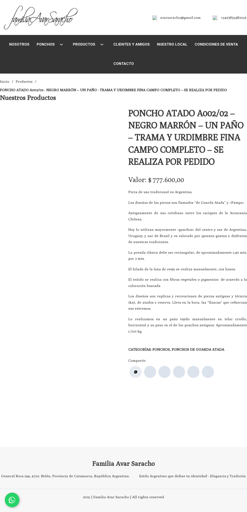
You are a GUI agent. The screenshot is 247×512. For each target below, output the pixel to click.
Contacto (123, 63)
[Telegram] (208, 372)
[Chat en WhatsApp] (12, 500)
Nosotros (19, 44)
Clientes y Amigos (131, 44)
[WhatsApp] (136, 372)
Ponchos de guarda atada (198, 349)
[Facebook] (150, 372)
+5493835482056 (234, 17)
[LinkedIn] (179, 372)
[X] (164, 372)
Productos (84, 44)
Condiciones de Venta (216, 44)
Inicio (4, 81)
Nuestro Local (172, 44)
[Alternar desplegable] (61, 44)
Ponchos (46, 44)
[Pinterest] (193, 372)
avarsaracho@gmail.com (180, 17)
